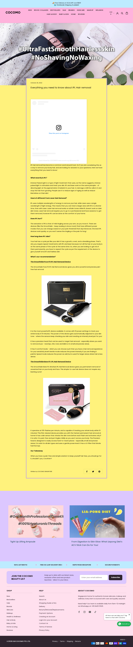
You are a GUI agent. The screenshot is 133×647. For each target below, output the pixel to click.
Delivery (42, 606)
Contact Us (43, 623)
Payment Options (46, 613)
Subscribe (115, 577)
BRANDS (71, 10)
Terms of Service (45, 627)
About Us (42, 599)
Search (41, 596)
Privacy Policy (44, 630)
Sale (8, 603)
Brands (9, 606)
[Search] (122, 13)
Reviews (10, 630)
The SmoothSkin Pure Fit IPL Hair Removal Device (51, 262)
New (8, 596)
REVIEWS (81, 14)
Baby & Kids (11, 623)
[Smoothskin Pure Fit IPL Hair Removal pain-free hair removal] (66, 300)
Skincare (10, 610)
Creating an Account (47, 616)
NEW (30, 10)
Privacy (55, 641)
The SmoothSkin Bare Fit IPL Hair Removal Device (51, 362)
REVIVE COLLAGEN (41, 10)
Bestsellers (11, 599)
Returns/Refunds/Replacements (51, 610)
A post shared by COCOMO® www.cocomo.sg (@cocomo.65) (59, 160)
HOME (73, 14)
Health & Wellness (14, 616)
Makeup (10, 613)
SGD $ (122, 640)
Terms (62, 641)
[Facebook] (79, 612)
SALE (64, 10)
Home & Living (12, 627)
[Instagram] (84, 612)
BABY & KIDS (64, 14)
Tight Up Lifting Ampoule (22, 541)
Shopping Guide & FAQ (47, 603)
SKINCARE (81, 10)
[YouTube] (90, 612)
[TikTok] (95, 612)
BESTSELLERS (55, 10)
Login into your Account (48, 620)
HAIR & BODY (52, 14)
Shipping (70, 641)
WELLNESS (99, 10)
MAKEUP (90, 10)
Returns (78, 641)
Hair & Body (11, 620)
